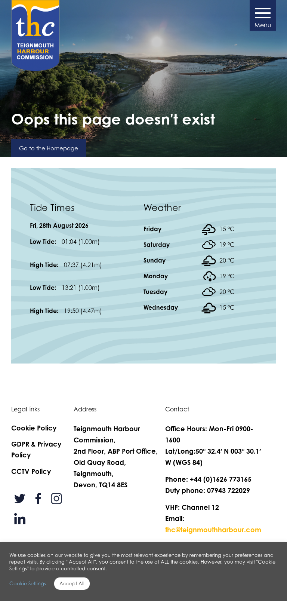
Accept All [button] (71, 583)
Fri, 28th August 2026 (59, 225)
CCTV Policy (31, 471)
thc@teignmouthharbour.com (213, 529)
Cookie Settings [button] (27, 583)
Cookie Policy (33, 428)
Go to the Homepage (48, 148)
